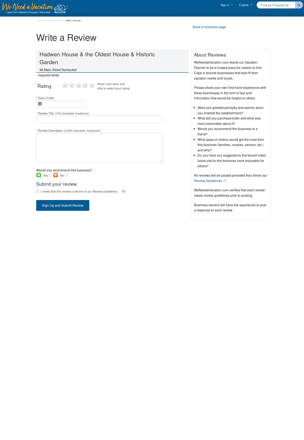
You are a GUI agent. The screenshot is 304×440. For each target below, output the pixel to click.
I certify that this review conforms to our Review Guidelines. (79, 191)
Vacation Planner (54, 20)
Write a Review (73, 20)
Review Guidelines (208, 180)
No (62, 175)
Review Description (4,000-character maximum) (68, 130)
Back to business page (209, 26)
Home (39, 20)
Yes (46, 175)
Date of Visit (45, 98)
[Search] (299, 4)
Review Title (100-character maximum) (62, 113)
